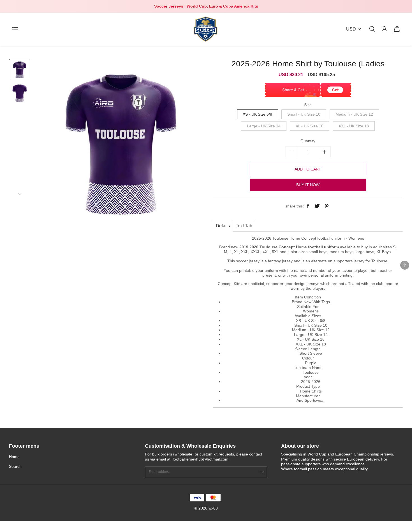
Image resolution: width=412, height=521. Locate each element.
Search (15, 466)
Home (14, 456)
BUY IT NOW (308, 185)
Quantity (307, 141)
